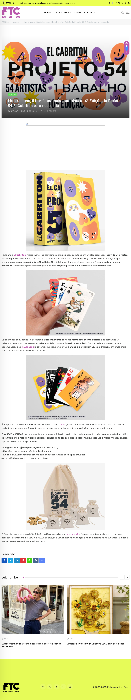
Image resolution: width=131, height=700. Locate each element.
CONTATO (92, 12)
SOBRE (48, 12)
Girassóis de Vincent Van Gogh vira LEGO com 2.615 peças (95, 643)
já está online (73, 534)
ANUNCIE (79, 12)
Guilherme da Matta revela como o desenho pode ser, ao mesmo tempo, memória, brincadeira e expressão (66, 3)
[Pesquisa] (109, 3)
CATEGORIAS (61, 12)
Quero (5, 639)
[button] (122, 577)
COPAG (62, 424)
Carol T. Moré (17, 111)
